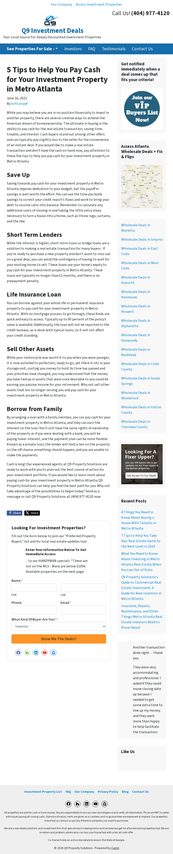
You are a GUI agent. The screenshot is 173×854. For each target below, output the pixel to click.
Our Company (61, 4)
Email (66, 602)
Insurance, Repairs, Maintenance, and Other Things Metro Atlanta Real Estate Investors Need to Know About (141, 616)
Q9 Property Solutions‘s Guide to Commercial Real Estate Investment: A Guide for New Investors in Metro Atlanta (141, 588)
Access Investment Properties (99, 4)
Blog (125, 792)
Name (17, 580)
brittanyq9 (19, 103)
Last (63, 595)
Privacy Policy (108, 792)
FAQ (91, 49)
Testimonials (113, 49)
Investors (73, 49)
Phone (16, 602)
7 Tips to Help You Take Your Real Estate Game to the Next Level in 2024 (140, 541)
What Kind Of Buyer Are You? (34, 619)
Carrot (115, 848)
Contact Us (142, 49)
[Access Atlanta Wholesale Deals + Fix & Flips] (142, 186)
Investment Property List (43, 792)
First (13, 595)
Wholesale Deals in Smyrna (142, 239)
